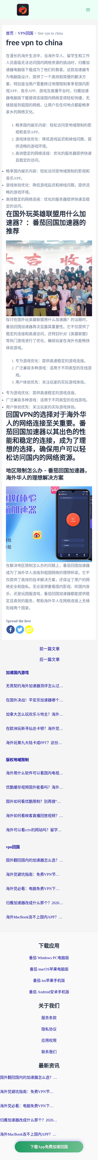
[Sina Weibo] (29, 629)
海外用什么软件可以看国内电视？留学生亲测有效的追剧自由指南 (34, 773)
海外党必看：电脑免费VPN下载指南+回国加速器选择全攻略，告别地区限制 (34, 889)
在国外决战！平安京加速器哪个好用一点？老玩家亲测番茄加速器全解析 (34, 700)
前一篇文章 (49, 649)
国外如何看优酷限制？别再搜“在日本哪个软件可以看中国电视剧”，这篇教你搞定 (34, 801)
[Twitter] (20, 629)
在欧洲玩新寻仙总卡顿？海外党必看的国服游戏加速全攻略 (34, 729)
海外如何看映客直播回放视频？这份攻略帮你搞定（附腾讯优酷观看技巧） (34, 816)
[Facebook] (10, 629)
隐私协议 (49, 1029)
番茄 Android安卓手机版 (49, 992)
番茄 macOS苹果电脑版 (49, 969)
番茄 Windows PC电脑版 (49, 958)
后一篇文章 (49, 660)
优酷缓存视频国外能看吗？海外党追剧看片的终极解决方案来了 (34, 787)
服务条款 (49, 1018)
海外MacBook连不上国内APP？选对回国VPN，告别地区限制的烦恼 (34, 917)
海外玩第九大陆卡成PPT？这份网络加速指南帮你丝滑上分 (34, 743)
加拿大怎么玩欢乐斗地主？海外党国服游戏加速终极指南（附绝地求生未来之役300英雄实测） (34, 714)
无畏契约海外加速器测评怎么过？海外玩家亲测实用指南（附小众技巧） (34, 686)
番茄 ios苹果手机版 (49, 981)
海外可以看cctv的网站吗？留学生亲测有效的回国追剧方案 (34, 830)
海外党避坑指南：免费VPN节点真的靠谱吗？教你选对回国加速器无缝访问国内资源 (34, 874)
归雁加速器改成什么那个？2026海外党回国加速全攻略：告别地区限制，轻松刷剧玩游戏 (34, 903)
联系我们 (49, 1052)
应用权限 (49, 1040)
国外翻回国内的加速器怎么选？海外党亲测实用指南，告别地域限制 (34, 860)
